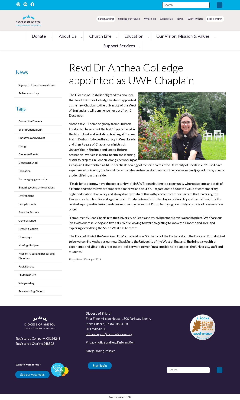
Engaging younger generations (36, 187)
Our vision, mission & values (183, 36)
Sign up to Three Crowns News (36, 85)
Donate (39, 36)
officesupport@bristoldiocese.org (109, 334)
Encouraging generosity (32, 179)
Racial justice (26, 266)
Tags (21, 109)
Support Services (119, 45)
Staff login (100, 365)
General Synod (27, 220)
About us (67, 36)
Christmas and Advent (31, 137)
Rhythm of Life (27, 274)
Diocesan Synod (28, 162)
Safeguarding (26, 283)
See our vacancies (32, 374)
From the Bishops (29, 212)
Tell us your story (28, 93)
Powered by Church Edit (120, 397)
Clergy (22, 146)
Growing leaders (28, 228)
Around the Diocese (30, 121)
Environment (26, 195)
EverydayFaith (27, 204)
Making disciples (28, 245)
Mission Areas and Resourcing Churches (36, 256)
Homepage (25, 237)
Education (133, 36)
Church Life (100, 36)
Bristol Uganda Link (30, 129)
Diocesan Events (28, 154)
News (22, 72)
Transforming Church (31, 291)
